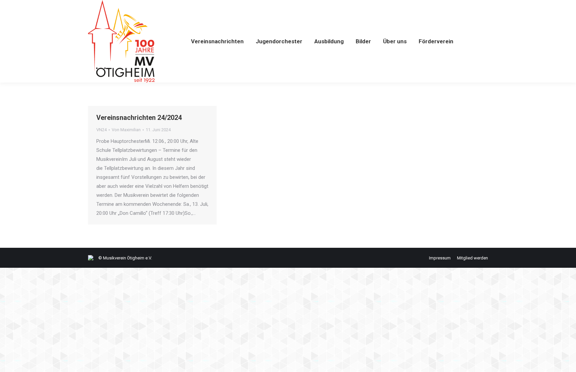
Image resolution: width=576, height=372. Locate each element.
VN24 (101, 129)
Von (126, 129)
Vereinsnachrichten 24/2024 (139, 118)
